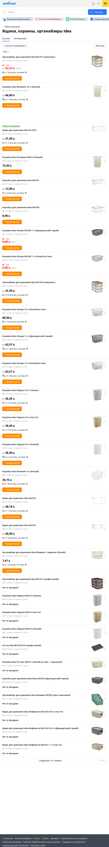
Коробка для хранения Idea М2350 (20, 207)
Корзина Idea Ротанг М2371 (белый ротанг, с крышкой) (32, 661)
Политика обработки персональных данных (42, 842)
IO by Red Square (77, 19)
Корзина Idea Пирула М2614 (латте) (21, 612)
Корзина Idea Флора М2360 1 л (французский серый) (30, 230)
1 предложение (12, 171)
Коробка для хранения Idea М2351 (20, 180)
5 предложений (12, 408)
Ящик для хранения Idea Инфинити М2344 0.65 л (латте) (32, 711)
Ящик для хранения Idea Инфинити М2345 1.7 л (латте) (32, 744)
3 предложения (12, 78)
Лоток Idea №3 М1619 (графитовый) (21, 645)
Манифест (55, 838)
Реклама (36, 838)
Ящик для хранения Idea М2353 (19, 525)
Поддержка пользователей (73, 842)
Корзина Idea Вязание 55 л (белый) (21, 86)
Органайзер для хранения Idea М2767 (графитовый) (30, 579)
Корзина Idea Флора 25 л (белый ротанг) (24, 309)
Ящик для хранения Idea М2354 (19, 498)
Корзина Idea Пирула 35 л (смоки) (20, 390)
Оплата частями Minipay (50, 19)
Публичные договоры (12, 842)
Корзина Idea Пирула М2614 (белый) (21, 628)
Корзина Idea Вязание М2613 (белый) (22, 157)
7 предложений (12, 463)
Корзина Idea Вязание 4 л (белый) (20, 471)
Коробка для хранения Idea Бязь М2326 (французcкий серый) (35, 678)
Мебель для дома (12, 26)
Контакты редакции (23, 838)
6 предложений (12, 105)
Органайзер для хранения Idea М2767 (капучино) (28, 56)
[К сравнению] (105, 56)
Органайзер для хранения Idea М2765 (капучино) (28, 282)
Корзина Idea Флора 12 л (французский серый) (27, 336)
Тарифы (45, 838)
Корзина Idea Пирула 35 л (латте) (20, 417)
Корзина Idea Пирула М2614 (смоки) (21, 595)
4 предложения (12, 148)
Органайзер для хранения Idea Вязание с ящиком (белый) (33, 552)
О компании (8, 838)
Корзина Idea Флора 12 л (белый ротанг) (24, 363)
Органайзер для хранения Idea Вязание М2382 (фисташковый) (36, 695)
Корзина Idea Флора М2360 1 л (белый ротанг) (27, 256)
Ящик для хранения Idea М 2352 (19, 130)
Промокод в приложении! (18, 19)
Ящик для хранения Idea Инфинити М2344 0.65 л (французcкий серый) (40, 728)
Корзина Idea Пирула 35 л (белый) (20, 444)
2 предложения (12, 198)
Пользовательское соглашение (74, 838)
